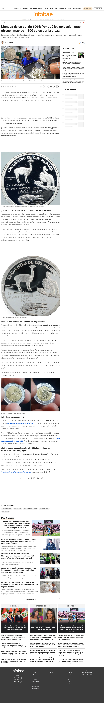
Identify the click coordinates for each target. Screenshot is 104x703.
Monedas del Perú (6, 508)
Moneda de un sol (44, 508)
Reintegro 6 (29, 19)
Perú (56, 8)
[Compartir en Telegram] (54, 86)
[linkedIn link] (21, 682)
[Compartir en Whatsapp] (41, 86)
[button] (2, 8)
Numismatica (17, 508)
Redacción (52, 672)
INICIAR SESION (98, 8)
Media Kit (70, 684)
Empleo (52, 674)
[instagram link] (21, 678)
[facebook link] (15, 678)
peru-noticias (5, 511)
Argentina (25, 8)
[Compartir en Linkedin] (51, 86)
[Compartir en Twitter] (47, 86)
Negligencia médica (40, 19)
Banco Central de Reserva (30, 508)
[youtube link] (15, 682)
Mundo (69, 8)
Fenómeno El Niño (60, 19)
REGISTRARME (87, 8)
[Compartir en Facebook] (44, 86)
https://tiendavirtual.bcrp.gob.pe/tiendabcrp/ (16, 472)
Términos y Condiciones (87, 672)
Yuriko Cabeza (10, 42)
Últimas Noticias (77, 8)
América (35, 672)
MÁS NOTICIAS (31, 600)
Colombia (40, 8)
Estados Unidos (33, 8)
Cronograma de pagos (50, 19)
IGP (34, 19)
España (46, 8)
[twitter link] (18, 678)
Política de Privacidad (87, 674)
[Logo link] (43, 14)
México (52, 8)
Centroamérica (62, 8)
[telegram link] (18, 682)
